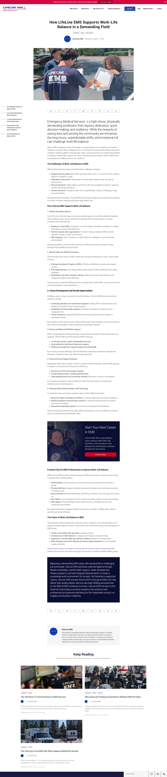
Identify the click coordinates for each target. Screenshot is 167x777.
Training (100, 693)
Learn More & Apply (105, 2)
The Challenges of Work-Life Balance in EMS (14, 108)
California (76, 33)
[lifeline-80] (51, 721)
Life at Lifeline (89, 33)
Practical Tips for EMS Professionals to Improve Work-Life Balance (14, 128)
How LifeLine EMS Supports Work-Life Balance (14, 114)
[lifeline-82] (115, 666)
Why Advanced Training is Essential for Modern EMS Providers (113, 697)
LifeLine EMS (79, 39)
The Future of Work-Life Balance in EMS (13, 135)
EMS (82, 33)
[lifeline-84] (51, 666)
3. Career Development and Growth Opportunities (14, 120)
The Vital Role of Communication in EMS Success (43, 697)
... (66, 709)
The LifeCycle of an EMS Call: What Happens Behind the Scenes (49, 751)
